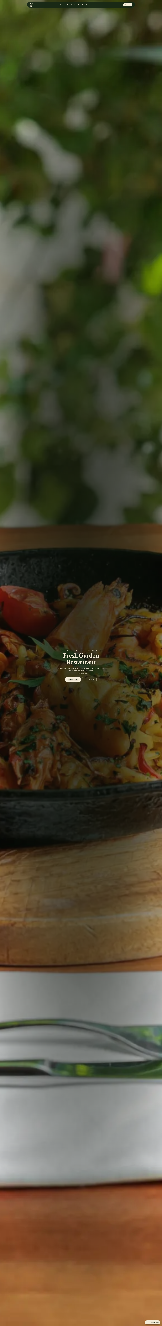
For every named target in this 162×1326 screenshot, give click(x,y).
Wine (94, 5)
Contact (101, 5)
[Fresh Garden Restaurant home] (31, 5)
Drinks (88, 5)
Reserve (128, 5)
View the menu (89, 679)
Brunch (80, 5)
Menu (61, 5)
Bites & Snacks (71, 5)
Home (55, 5)
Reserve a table (73, 679)
